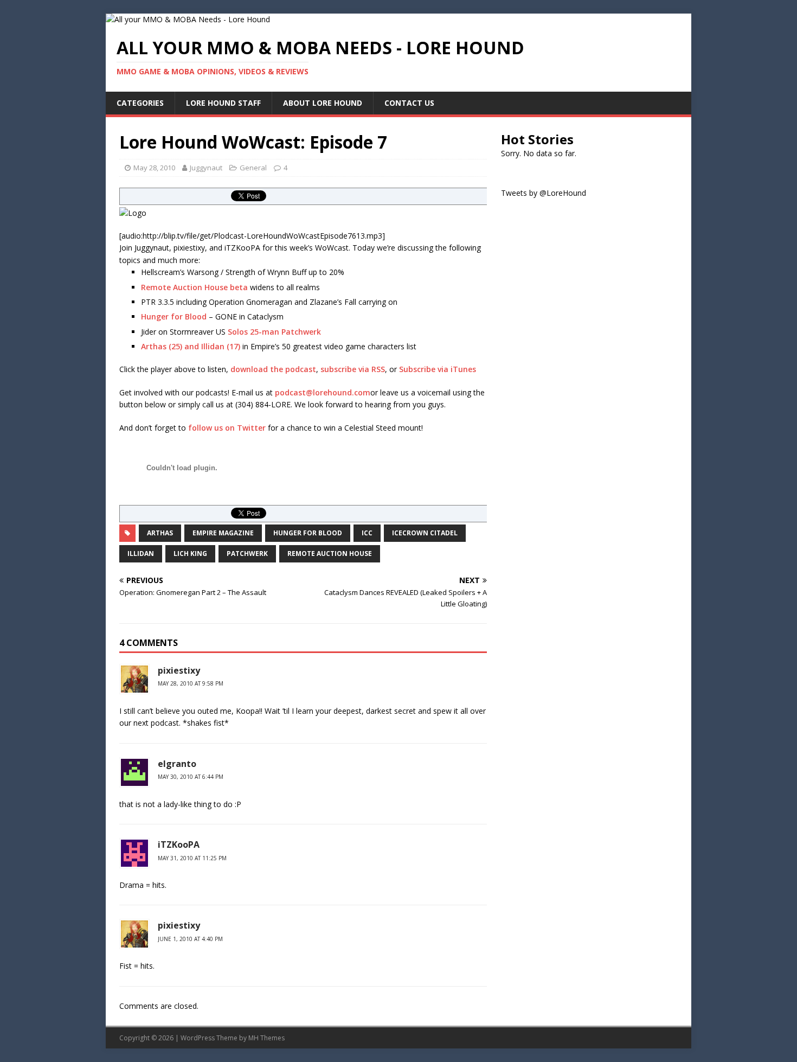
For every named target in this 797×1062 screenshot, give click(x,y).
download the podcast (273, 369)
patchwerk (247, 553)
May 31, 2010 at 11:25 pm (192, 858)
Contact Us (409, 103)
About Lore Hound (322, 103)
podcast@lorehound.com (322, 392)
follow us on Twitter (227, 428)
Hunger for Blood (174, 316)
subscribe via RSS (352, 369)
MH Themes (266, 1037)
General (253, 167)
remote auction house (329, 553)
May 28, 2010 (154, 167)
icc (367, 533)
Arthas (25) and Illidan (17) (190, 346)
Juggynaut (206, 167)
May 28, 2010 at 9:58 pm (190, 683)
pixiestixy (179, 670)
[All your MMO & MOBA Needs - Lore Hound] (188, 19)
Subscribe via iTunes (437, 369)
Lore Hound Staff (223, 103)
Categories (140, 103)
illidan (140, 553)
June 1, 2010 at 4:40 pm (190, 939)
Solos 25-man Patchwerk (274, 332)
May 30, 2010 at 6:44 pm (190, 776)
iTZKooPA (179, 844)
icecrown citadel (425, 533)
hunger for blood (307, 533)
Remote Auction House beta (194, 287)
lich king (190, 553)
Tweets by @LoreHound (543, 193)
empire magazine (223, 533)
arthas (160, 533)
